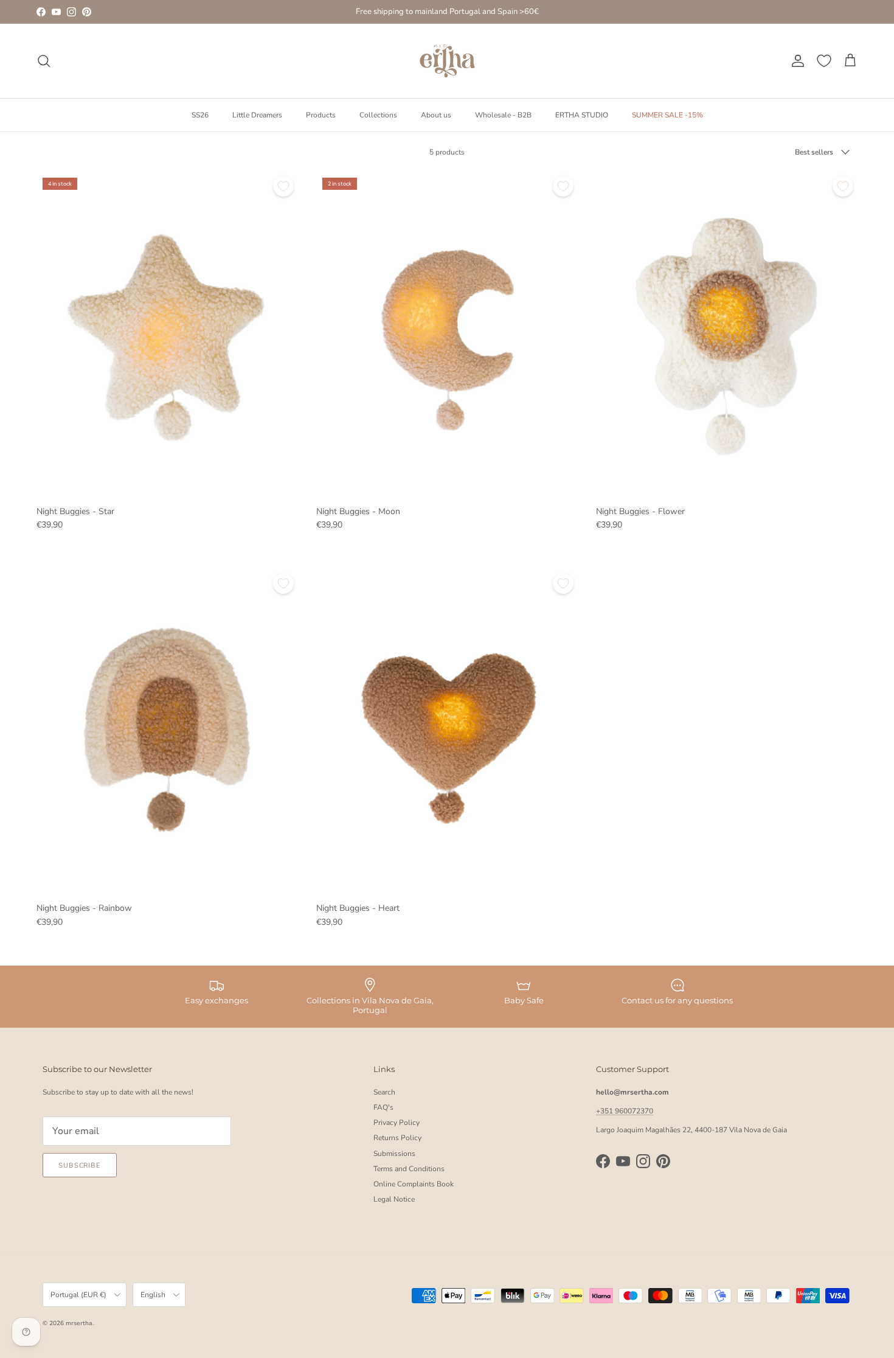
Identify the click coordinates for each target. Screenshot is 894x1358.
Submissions (394, 1153)
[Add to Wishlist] (283, 186)
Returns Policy (397, 1138)
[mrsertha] (447, 61)
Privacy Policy (396, 1122)
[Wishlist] (824, 61)
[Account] (795, 61)
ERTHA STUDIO (581, 114)
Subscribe (79, 1165)
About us (436, 114)
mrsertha (79, 1323)
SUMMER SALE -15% (667, 114)
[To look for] (43, 61)
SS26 (200, 114)
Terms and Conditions (409, 1169)
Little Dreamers (257, 114)
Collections (378, 114)
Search (384, 1092)
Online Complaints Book (413, 1184)
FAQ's (383, 1107)
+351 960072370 (624, 1111)
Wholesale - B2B (503, 114)
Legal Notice (394, 1199)
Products (321, 114)
